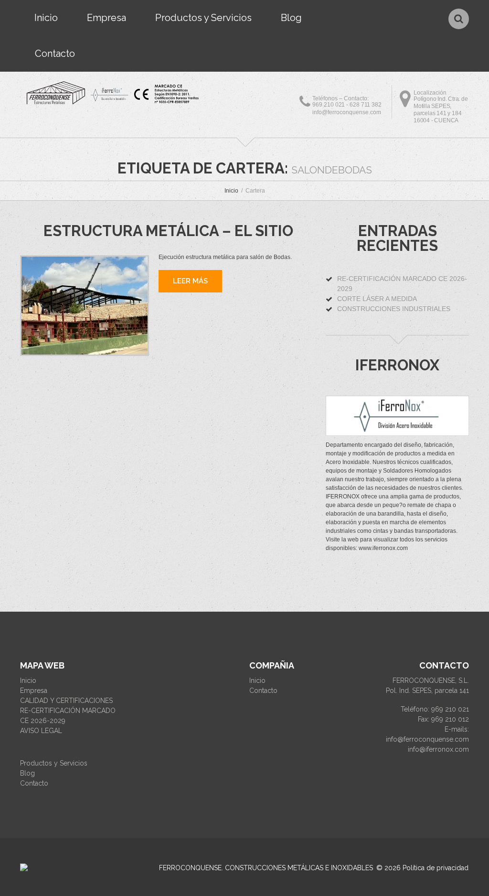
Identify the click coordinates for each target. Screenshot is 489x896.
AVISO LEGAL (41, 730)
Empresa (106, 17)
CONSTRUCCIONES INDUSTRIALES (393, 309)
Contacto (55, 53)
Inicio (46, 17)
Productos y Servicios (203, 17)
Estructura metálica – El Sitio (168, 230)
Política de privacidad (435, 868)
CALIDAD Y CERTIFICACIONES (66, 700)
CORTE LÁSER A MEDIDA (377, 298)
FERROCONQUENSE (190, 868)
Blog (291, 17)
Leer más (190, 281)
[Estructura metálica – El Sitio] (84, 306)
